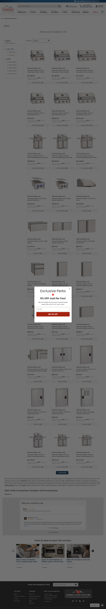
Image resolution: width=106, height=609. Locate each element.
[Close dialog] (69, 288)
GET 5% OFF (53, 314)
